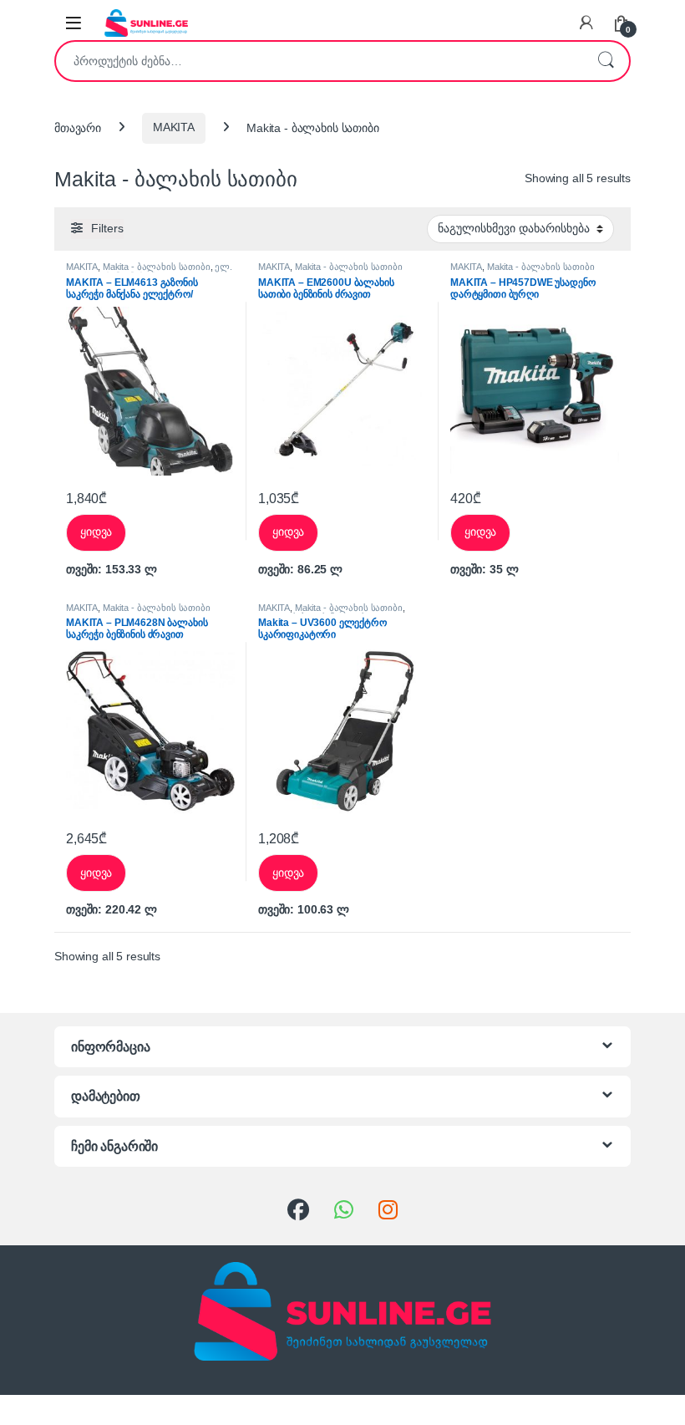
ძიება (605, 61)
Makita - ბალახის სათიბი (157, 267)
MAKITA (174, 127)
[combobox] (319, 61)
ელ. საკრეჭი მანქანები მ (149, 272)
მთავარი (77, 127)
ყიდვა (96, 531)
